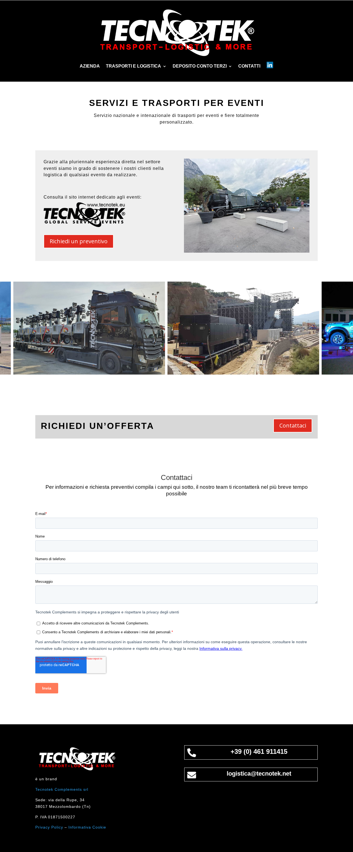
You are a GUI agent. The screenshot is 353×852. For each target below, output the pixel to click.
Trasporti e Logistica (133, 66)
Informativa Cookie (87, 827)
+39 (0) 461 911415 (259, 751)
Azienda (90, 66)
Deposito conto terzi (200, 66)
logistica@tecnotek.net (259, 773)
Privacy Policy (49, 827)
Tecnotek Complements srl (61, 789)
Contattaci (292, 425)
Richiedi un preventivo (79, 241)
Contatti (249, 66)
